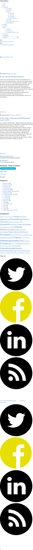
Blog (4, 27)
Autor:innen (9, 30)
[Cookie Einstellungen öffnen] (12, 547)
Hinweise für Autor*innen (12, 32)
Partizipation (5, 234)
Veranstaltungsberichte (15, 115)
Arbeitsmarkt (6, 185)
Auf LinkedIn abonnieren (8, 168)
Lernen (12, 227)
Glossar (8, 29)
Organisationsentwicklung (18, 232)
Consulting (9, 8)
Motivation (15, 229)
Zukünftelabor (9, 23)
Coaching (8, 10)
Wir (4, 5)
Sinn (22, 240)
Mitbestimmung (6, 229)
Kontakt (5, 34)
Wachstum (28, 253)
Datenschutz (3, 402)
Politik (4, 202)
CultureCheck (6, 188)
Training (8, 11)
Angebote (5, 7)
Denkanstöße (13, 73)
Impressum (23, 400)
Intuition (21, 222)
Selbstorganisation (10, 240)
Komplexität (5, 224)
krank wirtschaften (24, 224)
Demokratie (22, 217)
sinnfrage (27, 241)
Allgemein (5, 183)
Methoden (12, 16)
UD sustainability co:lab (12, 21)
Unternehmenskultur (23, 251)
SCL (4, 207)
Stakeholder (13, 243)
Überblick (12, 13)
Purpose (17, 237)
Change (16, 216)
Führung (12, 15)
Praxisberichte (6, 204)
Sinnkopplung (5, 243)
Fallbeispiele (6, 193)
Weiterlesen (3, 112)
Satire (4, 205)
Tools (1, 246)
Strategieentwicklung (23, 244)
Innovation (16, 222)
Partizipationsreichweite (6, 238)
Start (4, 4)
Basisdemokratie (8, 217)
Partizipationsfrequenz (17, 235)
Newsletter (6, 35)
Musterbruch (23, 229)
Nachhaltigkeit (13, 18)
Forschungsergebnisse (9, 194)
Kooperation (14, 224)
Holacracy (10, 222)
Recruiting (23, 237)
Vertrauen (22, 253)
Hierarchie (4, 222)
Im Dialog (5, 196)
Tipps (4, 208)
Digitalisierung (5, 219)
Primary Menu (4, 1)
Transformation (7, 246)
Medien (5, 24)
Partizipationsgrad (27, 235)
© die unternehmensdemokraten (8, 400)
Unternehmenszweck (5, 253)
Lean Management (5, 227)
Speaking (8, 19)
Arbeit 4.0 (2, 217)
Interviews (5, 199)
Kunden (5, 26)
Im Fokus (5, 197)
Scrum (28, 238)
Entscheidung (16, 219)
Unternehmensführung (8, 251)
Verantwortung (14, 253)
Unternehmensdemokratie (11, 248)
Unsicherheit (16, 246)
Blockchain (6, 186)
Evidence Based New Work (10, 191)
